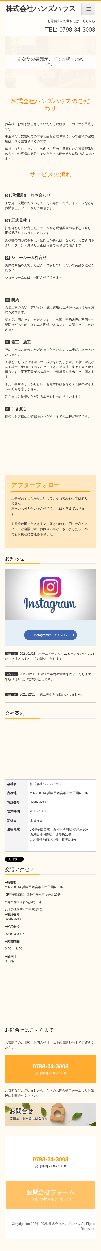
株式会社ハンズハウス (41, 8)
